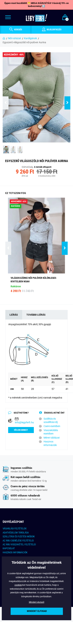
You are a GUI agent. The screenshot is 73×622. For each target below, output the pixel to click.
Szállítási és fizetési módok (19, 536)
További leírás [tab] (36, 314)
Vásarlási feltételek (15, 528)
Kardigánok (30, 38)
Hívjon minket (21, 430)
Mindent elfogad (37, 611)
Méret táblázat (52, 437)
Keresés (18, 29)
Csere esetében (52, 426)
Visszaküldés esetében (51, 432)
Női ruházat (14, 38)
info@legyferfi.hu (24, 422)
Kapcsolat (9, 548)
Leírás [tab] (14, 314)
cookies (18, 585)
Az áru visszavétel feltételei (19, 544)
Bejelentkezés (53, 29)
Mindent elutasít (36, 602)
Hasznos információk (50, 443)
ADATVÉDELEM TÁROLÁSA (16, 532)
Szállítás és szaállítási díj (51, 420)
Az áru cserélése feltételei (18, 540)
